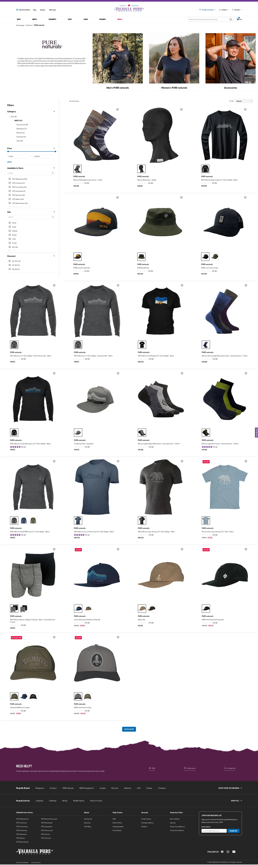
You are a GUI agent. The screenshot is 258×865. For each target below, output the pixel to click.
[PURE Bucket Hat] (160, 223)
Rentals (42, 10)
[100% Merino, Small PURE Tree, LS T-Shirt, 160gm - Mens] (33, 487)
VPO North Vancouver (49, 819)
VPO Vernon (45, 834)
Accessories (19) (22, 124)
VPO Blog (87, 826)
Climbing (52, 800)
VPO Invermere (21, 830)
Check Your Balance (177, 826)
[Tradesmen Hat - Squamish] (97, 399)
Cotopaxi (162, 788)
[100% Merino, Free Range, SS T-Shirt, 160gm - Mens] (161, 311)
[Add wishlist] (117, 109)
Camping (39, 800)
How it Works (175, 819)
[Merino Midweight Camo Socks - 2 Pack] (96, 135)
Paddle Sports (78, 800)
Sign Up (173, 823)
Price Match (117, 830)
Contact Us (231, 768)
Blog (34, 10)
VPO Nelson (20, 838)
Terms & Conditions (177, 830)
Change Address (147, 823)
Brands (29, 25)
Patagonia (39, 788)
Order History (146, 819)
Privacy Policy (36, 862)
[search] (230, 19)
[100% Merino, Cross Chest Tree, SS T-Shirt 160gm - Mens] (97, 487)
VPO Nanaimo (21, 834)
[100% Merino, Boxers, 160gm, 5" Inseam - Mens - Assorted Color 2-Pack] (33, 575)
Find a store (191, 768)
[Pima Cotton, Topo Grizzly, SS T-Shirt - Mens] (225, 487)
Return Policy (117, 823)
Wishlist (144, 826)
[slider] (8, 151)
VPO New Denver (22, 842)
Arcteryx (53, 788)
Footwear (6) (21, 137)
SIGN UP (233, 830)
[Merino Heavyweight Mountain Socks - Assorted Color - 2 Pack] (225, 311)
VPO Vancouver (47, 830)
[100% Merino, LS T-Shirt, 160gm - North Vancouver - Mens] (33, 311)
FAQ (153, 768)
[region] (222, 851)
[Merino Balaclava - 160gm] (160, 135)
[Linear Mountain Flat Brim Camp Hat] (97, 575)
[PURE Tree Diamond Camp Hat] (225, 575)
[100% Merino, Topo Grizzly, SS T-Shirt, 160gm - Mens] (161, 487)
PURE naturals (39, 25)
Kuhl (138, 788)
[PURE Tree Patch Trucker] (97, 663)
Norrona (114, 788)
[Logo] (129, 8)
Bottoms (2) (21, 132)
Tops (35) (20, 141)
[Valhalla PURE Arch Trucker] (33, 663)
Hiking (64, 800)
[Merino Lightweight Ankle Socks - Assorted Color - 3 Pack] (161, 399)
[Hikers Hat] (161, 575)
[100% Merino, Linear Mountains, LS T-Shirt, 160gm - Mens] (33, 399)
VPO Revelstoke (46, 823)
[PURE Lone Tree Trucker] (224, 223)
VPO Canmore (21, 823)
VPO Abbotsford (22, 819)
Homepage (20, 25)
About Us (87, 823)
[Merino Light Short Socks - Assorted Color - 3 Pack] (225, 399)
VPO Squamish (46, 826)
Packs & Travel (96, 800)
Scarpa (103, 788)
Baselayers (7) (22, 128)
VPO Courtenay (22, 826)
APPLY (9, 162)
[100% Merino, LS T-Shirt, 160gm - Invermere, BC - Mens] (97, 311)
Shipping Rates (118, 826)
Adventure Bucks (24, 10)
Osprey (149, 788)
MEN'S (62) (18, 120)
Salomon (127, 788)
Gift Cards (52, 10)
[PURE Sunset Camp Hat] (96, 223)
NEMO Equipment (86, 788)
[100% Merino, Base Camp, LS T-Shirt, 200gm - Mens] (224, 135)
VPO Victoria (46, 838)
